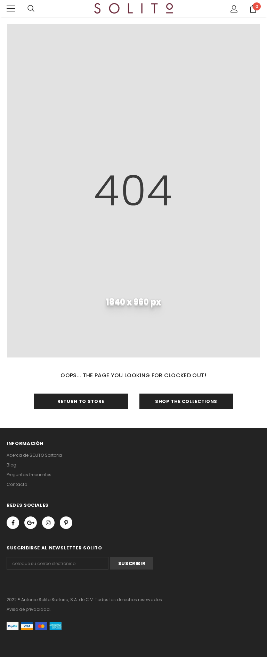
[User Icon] (234, 8)
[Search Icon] (30, 8)
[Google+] (30, 522)
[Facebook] (13, 522)
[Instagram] (48, 522)
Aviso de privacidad (28, 609)
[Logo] (133, 8)
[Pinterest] (66, 522)
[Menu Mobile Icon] (11, 9)
